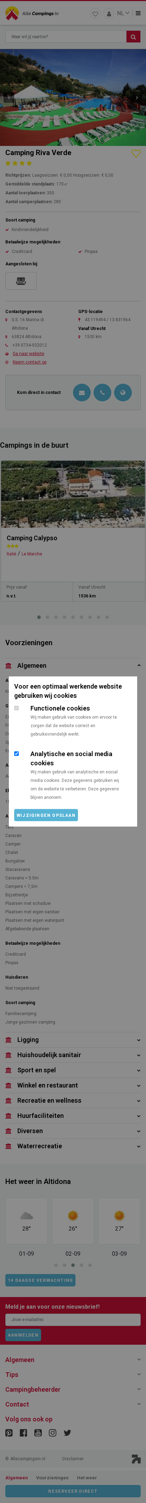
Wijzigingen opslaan (46, 815)
